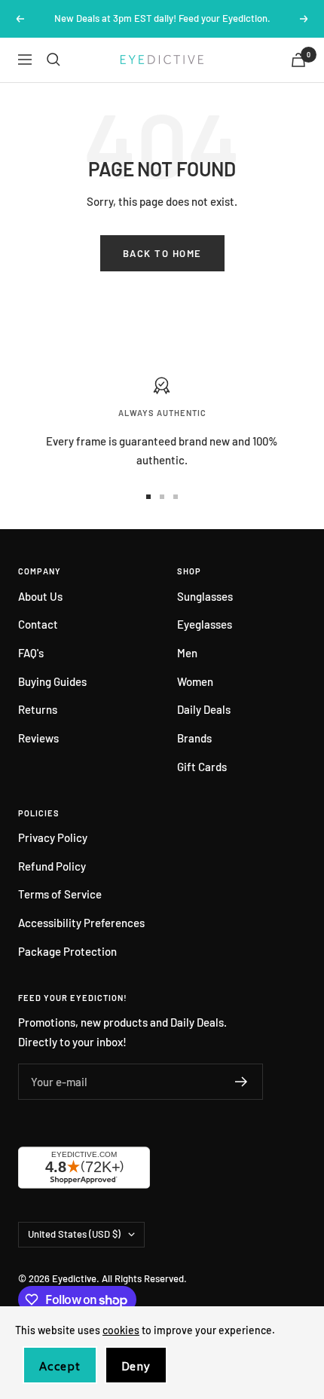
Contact (38, 624)
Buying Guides (52, 681)
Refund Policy (52, 866)
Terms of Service (60, 894)
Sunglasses (205, 596)
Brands (194, 738)
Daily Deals (204, 709)
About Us (40, 596)
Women (195, 681)
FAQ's (31, 653)
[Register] (241, 1081)
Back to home (162, 253)
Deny (136, 1366)
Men (187, 653)
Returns (37, 709)
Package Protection (67, 951)
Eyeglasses (204, 624)
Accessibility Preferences (81, 922)
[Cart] (298, 60)
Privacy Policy (52, 837)
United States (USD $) (74, 1234)
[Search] (53, 59)
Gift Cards (202, 766)
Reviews (38, 738)
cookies (120, 1330)
